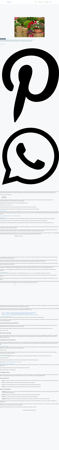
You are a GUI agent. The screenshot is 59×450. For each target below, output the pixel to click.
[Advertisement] (29, 10)
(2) (2, 279)
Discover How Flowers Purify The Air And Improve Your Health (10, 215)
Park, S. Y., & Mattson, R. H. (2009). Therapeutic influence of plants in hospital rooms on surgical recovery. (19, 312)
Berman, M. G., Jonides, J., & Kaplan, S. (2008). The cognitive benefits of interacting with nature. (17, 313)
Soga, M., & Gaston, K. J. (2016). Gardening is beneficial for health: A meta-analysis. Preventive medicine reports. (20, 314)
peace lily (32, 212)
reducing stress (30, 273)
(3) (28, 306)
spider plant (27, 212)
